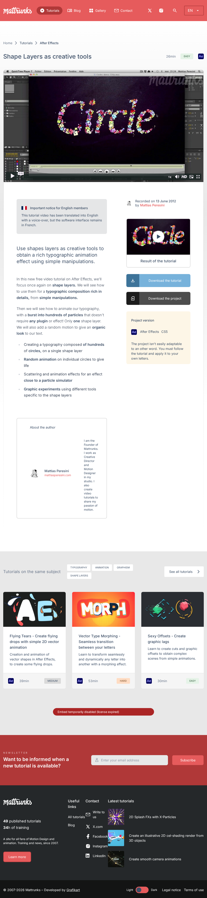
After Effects (49, 43)
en (190, 10)
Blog (77, 11)
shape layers (79, 575)
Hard (123, 680)
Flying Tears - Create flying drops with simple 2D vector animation (34, 641)
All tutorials (76, 817)
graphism (123, 567)
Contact (126, 11)
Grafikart (73, 890)
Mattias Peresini (152, 205)
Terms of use (194, 890)
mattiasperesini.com (57, 475)
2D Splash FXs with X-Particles (152, 817)
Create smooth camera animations (155, 859)
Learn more (17, 857)
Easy (187, 56)
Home (7, 43)
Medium (53, 680)
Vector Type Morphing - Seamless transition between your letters (99, 641)
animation (102, 567)
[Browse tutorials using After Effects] (201, 56)
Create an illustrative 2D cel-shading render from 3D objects (166, 838)
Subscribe (187, 760)
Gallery (100, 11)
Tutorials (52, 11)
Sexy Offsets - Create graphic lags (167, 639)
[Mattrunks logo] (17, 10)
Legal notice (171, 890)
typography (78, 567)
